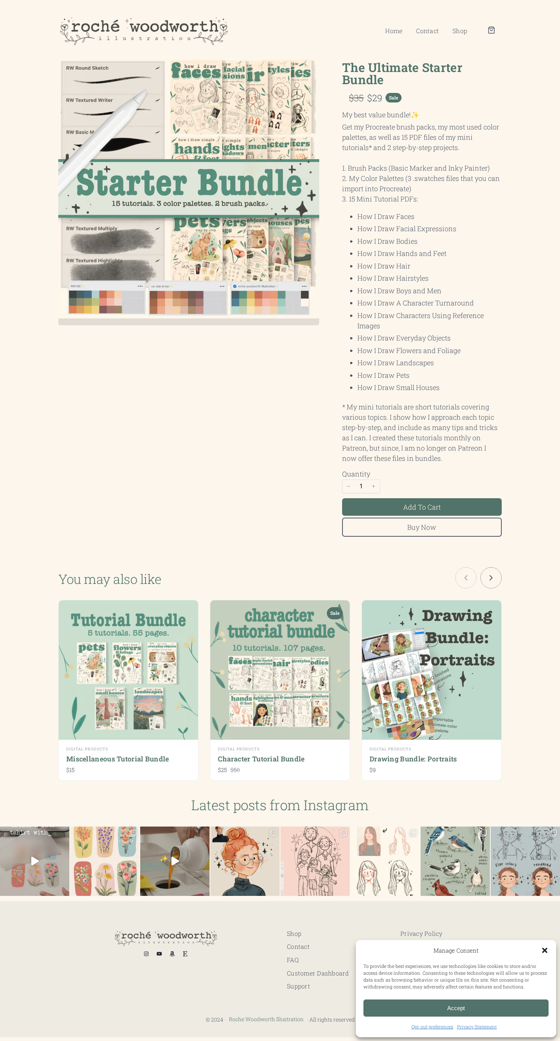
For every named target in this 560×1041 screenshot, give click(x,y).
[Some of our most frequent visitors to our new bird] (455, 861)
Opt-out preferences (432, 1026)
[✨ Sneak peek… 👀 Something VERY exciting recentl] (175, 861)
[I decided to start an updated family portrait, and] (315, 861)
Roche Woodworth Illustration (266, 1019)
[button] (545, 950)
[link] (491, 577)
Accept (456, 1008)
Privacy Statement (477, 1026)
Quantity (356, 473)
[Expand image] (308, 68)
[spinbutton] (361, 486)
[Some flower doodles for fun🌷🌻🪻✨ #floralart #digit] (104, 861)
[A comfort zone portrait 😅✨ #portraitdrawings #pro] (525, 861)
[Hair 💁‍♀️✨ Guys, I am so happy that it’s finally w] (385, 861)
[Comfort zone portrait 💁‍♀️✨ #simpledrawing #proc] (245, 861)
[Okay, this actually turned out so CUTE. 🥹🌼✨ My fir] (34, 861)
